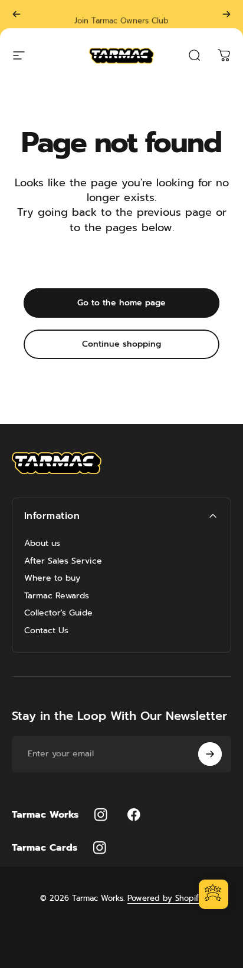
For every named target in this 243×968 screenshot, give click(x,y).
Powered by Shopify (165, 898)
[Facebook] (134, 814)
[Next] (226, 14)
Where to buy (52, 578)
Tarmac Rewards (56, 596)
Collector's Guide (58, 613)
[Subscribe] (210, 754)
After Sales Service (63, 561)
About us (42, 543)
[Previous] (16, 14)
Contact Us (46, 630)
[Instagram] (100, 814)
